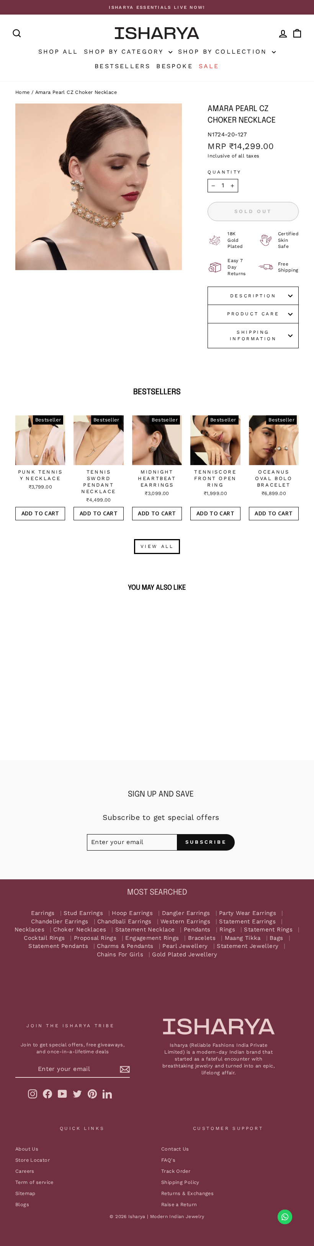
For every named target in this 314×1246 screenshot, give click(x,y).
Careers (24, 1171)
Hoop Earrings (132, 913)
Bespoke (174, 66)
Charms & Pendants (125, 946)
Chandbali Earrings (124, 921)
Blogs (22, 1204)
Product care (253, 313)
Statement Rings (268, 929)
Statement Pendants (58, 946)
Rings (227, 929)
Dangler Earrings (186, 913)
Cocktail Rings (44, 938)
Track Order (175, 1171)
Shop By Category (125, 51)
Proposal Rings (95, 938)
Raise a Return (179, 1204)
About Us (26, 1149)
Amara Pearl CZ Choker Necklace (76, 92)
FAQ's (168, 1160)
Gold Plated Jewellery (184, 954)
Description (253, 295)
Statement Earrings (247, 921)
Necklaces (29, 929)
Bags (276, 938)
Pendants (197, 929)
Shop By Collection (224, 51)
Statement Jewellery (247, 946)
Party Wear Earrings (247, 913)
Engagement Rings (152, 938)
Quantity (225, 172)
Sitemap (25, 1193)
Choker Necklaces (79, 929)
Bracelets (202, 938)
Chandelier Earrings (59, 921)
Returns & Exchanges (187, 1193)
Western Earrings (185, 921)
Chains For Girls (120, 954)
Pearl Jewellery (185, 946)
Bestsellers (122, 66)
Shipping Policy (180, 1182)
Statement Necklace (145, 929)
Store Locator (32, 1160)
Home (22, 92)
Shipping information (253, 335)
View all (157, 546)
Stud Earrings (83, 913)
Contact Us (175, 1149)
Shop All (58, 51)
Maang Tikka (243, 938)
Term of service (34, 1182)
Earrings (43, 913)
